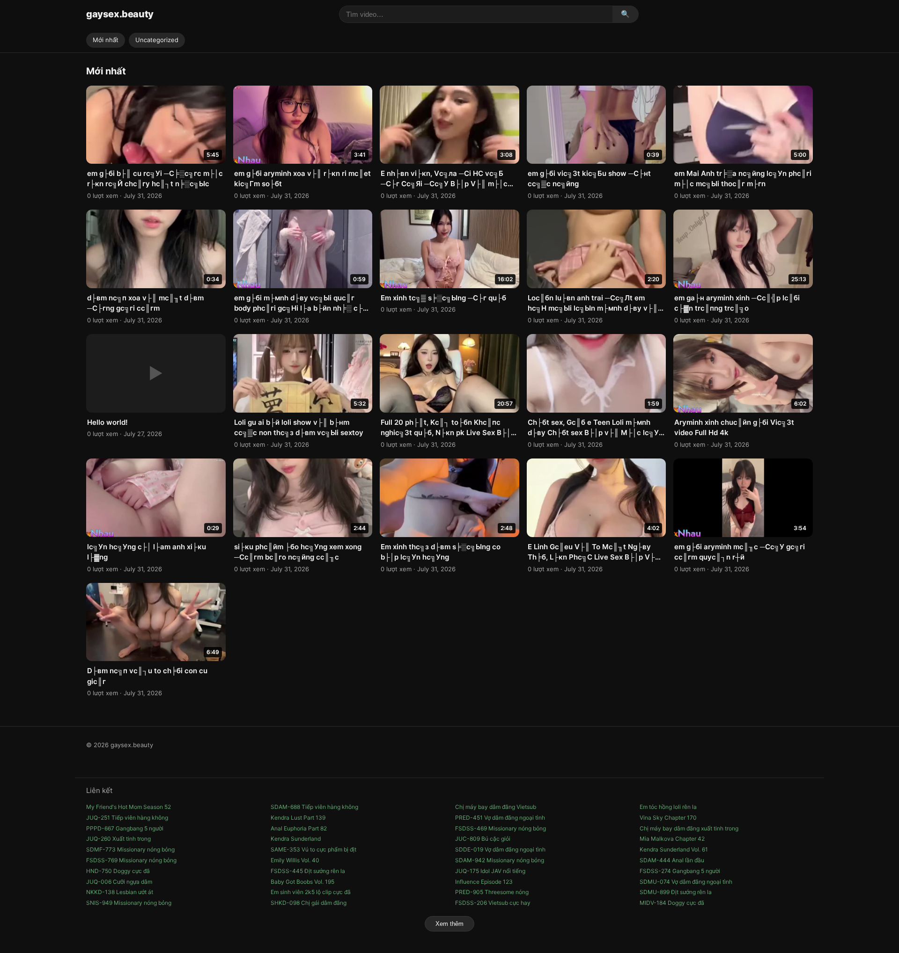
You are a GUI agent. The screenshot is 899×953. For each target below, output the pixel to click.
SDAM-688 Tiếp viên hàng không (314, 806)
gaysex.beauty (120, 14)
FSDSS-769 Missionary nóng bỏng (131, 860)
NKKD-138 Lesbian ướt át (119, 891)
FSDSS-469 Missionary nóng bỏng (500, 828)
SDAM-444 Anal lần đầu (672, 860)
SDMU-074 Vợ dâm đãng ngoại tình (686, 881)
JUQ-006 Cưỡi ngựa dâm (119, 881)
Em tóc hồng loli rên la (668, 806)
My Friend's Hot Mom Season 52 (128, 806)
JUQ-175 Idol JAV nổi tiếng (490, 870)
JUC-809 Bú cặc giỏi (482, 838)
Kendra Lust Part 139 (298, 817)
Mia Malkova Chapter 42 (672, 838)
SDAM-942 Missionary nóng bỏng (499, 860)
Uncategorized (156, 40)
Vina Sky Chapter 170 (668, 817)
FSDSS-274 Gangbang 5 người (680, 870)
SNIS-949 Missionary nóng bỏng (128, 902)
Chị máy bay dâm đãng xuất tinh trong (689, 828)
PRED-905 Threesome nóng (492, 891)
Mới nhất (105, 40)
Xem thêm (449, 923)
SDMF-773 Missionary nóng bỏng (130, 849)
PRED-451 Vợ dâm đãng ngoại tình (500, 817)
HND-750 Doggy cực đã (118, 870)
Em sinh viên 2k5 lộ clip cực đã (311, 891)
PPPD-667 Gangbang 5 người (124, 828)
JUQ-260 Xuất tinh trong (118, 838)
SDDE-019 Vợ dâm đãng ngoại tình (500, 849)
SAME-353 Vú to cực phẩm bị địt (313, 849)
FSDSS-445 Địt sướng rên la (308, 870)
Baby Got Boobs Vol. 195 (302, 881)
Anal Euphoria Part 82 (299, 828)
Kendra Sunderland (296, 838)
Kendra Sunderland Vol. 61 (674, 849)
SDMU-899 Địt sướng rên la (676, 891)
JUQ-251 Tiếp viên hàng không (127, 817)
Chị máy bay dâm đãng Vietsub (495, 806)
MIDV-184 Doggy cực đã (672, 902)
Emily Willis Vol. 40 (295, 860)
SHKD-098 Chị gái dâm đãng (308, 902)
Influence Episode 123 (484, 881)
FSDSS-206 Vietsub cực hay (493, 902)
